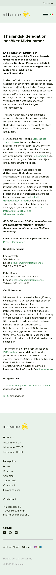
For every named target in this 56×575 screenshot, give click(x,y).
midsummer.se (45, 369)
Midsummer (40, 156)
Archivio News (11, 547)
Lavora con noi (11, 490)
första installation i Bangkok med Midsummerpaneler (22, 211)
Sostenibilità (9, 481)
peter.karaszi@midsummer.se (28, 280)
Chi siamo (8, 476)
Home (6, 466)
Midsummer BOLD (13, 452)
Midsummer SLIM (12, 443)
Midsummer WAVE (13, 447)
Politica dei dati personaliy (17, 559)
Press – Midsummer (14, 242)
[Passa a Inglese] (35, 547)
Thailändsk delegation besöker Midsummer (26, 386)
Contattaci (9, 485)
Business (48, 3)
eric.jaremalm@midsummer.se (27, 263)
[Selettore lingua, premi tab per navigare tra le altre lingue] (51, 14)
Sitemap (26, 547)
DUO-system (10, 352)
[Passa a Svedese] (40, 547)
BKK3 (6, 396)
